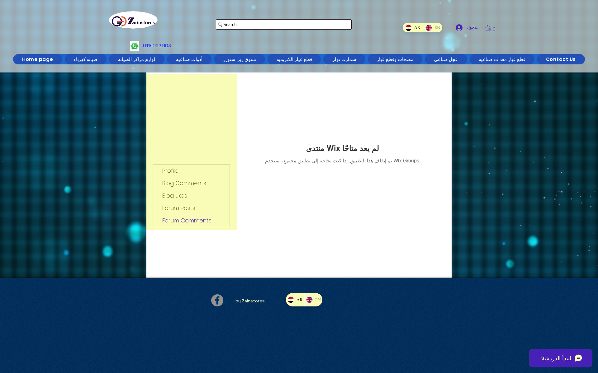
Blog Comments (184, 183)
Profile (170, 171)
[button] (491, 27)
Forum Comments (186, 220)
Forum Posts (178, 208)
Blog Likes (174, 195)
